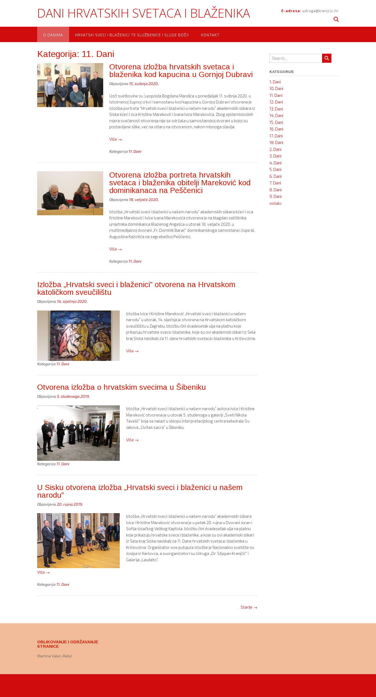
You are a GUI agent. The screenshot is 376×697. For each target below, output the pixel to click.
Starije (249, 607)
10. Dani (276, 88)
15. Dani (276, 122)
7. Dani (275, 182)
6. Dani (275, 176)
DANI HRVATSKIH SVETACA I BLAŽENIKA (143, 13)
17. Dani (276, 135)
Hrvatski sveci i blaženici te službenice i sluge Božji (132, 34)
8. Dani (275, 189)
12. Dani (276, 101)
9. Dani (275, 196)
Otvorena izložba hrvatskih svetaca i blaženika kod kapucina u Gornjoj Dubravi (181, 70)
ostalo (275, 203)
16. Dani (276, 128)
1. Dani (275, 81)
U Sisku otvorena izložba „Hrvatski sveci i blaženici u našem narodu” (140, 491)
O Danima (53, 34)
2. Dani (275, 149)
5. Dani (275, 169)
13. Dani (276, 108)
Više (115, 139)
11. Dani (135, 151)
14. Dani (276, 115)
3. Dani (275, 155)
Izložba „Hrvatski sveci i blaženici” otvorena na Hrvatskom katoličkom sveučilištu (136, 288)
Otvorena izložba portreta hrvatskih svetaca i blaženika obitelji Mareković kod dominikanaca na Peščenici (179, 183)
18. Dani (276, 142)
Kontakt (210, 34)
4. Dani (275, 162)
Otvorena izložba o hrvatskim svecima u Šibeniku (121, 387)
